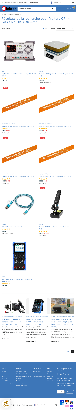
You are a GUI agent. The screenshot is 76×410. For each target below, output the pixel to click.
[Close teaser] (10, 399)
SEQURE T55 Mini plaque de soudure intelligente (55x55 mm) (56, 75)
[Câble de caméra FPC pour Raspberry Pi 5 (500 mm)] (56, 103)
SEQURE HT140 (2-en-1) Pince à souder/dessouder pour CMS (56, 228)
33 (68, 351)
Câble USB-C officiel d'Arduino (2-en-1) (14, 227)
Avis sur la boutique (21, 385)
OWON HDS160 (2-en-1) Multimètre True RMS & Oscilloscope (17, 280)
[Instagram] (57, 374)
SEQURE (41, 71)
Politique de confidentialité (23, 376)
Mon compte (37, 368)
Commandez (5, 374)
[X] (65, 374)
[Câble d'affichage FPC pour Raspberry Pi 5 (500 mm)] (19, 154)
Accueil (4, 14)
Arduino (4, 224)
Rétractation (5, 380)
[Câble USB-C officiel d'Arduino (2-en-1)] (19, 204)
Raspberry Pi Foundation (8, 123)
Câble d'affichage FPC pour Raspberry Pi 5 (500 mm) (18, 176)
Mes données (36, 371)
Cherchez (53, 9)
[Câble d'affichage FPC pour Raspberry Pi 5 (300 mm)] (19, 103)
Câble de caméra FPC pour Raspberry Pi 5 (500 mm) (55, 126)
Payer (3, 376)
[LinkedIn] (68, 374)
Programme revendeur (8, 383)
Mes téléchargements (39, 376)
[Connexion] (69, 8)
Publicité (18, 380)
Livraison (4, 378)
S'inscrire (70, 392)
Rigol (3, 71)
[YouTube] (60, 374)
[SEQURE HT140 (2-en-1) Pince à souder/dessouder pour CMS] (56, 204)
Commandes (50, 374)
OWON (4, 276)
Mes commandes (37, 374)
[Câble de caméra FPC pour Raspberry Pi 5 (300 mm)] (56, 154)
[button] (6, 404)
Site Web (49, 371)
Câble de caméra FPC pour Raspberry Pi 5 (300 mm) (55, 176)
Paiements (50, 376)
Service (4, 368)
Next (72, 351)
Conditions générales (22, 374)
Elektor (18, 368)
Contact (4, 371)
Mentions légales (21, 383)
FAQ (48, 368)
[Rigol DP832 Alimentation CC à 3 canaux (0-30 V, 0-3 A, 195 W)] (19, 51)
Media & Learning (27, 405)
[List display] (46, 28)
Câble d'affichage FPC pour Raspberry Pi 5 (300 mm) (18, 126)
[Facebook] (63, 374)
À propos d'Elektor (21, 371)
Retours (49, 378)
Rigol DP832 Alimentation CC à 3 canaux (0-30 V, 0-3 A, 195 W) (19, 75)
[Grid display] (43, 28)
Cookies (18, 378)
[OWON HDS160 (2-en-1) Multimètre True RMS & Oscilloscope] (19, 256)
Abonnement (51, 380)
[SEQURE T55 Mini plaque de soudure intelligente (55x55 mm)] (56, 51)
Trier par (52, 29)
